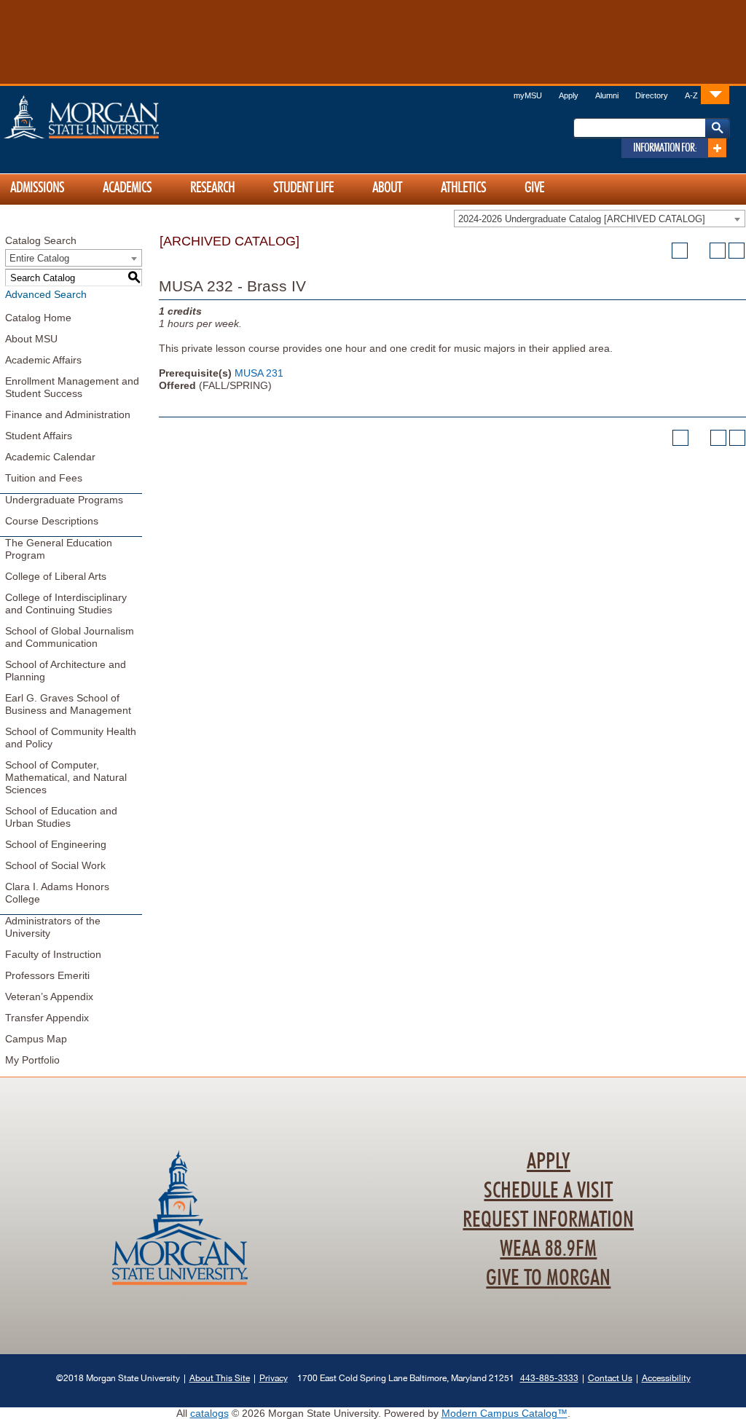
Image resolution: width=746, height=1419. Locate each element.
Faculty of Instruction (53, 954)
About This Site (219, 1377)
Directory (651, 95)
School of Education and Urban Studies (61, 817)
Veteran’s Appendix (49, 996)
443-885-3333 (549, 1377)
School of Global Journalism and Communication (69, 637)
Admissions (37, 188)
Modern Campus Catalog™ (504, 1413)
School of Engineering (55, 844)
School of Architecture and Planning (65, 671)
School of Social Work (55, 865)
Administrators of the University (53, 927)
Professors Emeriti (47, 975)
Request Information (548, 1220)
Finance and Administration (67, 414)
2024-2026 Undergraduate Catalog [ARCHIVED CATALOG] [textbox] (581, 218)
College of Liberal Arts (55, 576)
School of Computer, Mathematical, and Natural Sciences (66, 777)
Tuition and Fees (43, 478)
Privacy (273, 1377)
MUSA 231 (259, 373)
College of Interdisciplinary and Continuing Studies (66, 603)
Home (112, 116)
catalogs (209, 1413)
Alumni (607, 95)
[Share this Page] (699, 251)
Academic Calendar (50, 457)
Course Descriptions (51, 521)
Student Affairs (38, 435)
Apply (568, 95)
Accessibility (666, 1377)
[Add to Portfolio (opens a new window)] (680, 251)
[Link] (715, 94)
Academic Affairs (43, 360)
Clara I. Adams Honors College (57, 893)
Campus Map (36, 1039)
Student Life (303, 188)
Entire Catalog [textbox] (39, 258)
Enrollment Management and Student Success (72, 387)
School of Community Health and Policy (70, 738)
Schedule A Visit (548, 1191)
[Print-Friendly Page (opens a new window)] (718, 251)
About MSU (31, 339)
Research (212, 188)
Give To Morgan (548, 1278)
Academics (127, 188)
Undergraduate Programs (64, 500)
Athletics (463, 188)
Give (534, 188)
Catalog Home (38, 317)
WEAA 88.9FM (548, 1249)
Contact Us (610, 1377)
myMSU (528, 95)
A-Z (691, 95)
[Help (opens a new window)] (737, 251)
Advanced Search (46, 294)
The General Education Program (58, 549)
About (387, 188)
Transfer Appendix (47, 1017)
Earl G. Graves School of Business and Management (68, 704)
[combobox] (599, 218)
